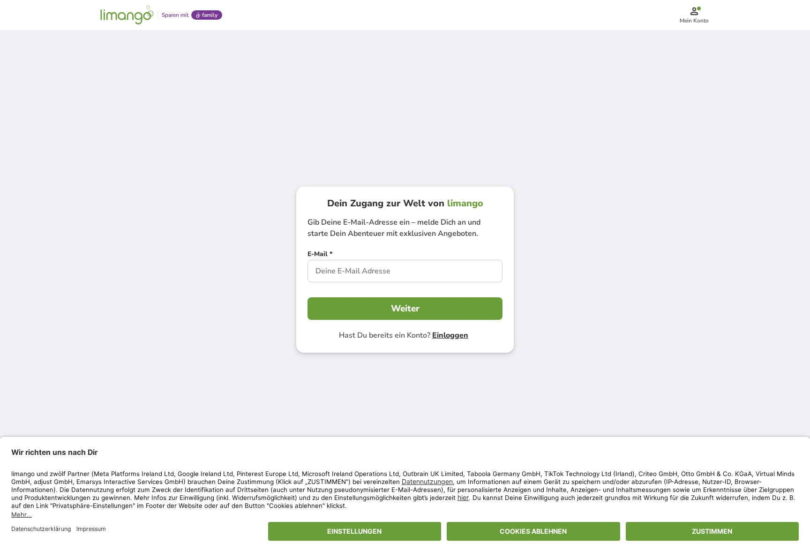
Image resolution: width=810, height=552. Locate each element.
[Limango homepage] (127, 15)
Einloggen (450, 335)
